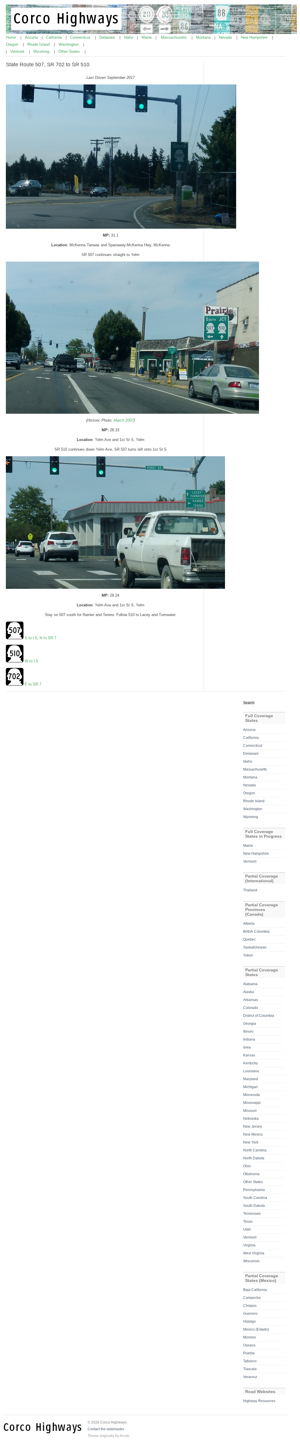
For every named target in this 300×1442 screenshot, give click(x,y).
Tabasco (250, 1361)
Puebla (249, 1353)
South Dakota (254, 1206)
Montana (204, 37)
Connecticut (80, 37)
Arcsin (124, 1436)
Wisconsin (251, 1261)
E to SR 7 (33, 684)
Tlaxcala (250, 1369)
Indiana (249, 1039)
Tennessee (252, 1214)
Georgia (249, 1024)
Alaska (248, 992)
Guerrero (250, 1314)
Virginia (249, 1245)
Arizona (32, 37)
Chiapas (250, 1306)
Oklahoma (251, 1174)
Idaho (129, 37)
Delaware (107, 37)
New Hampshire (255, 37)
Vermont (17, 51)
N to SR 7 (48, 638)
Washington (69, 44)
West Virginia (253, 1253)
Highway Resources (259, 1401)
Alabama (250, 984)
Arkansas (250, 1000)
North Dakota (253, 1158)
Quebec (249, 939)
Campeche (252, 1298)
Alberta (249, 924)
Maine (147, 37)
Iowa (247, 1047)
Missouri (250, 1111)
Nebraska (251, 1119)
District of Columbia (258, 1016)
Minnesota (251, 1095)
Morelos (249, 1337)
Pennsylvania (254, 1190)
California (54, 37)
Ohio (247, 1166)
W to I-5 (31, 661)
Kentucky (250, 1063)
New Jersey (252, 1126)
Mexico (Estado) (256, 1329)
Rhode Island (39, 44)
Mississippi (252, 1103)
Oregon (12, 44)
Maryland (250, 1079)
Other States (69, 51)
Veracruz (250, 1377)
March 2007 (124, 420)
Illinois (248, 1031)
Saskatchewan (255, 947)
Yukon (248, 955)
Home (11, 37)
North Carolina (255, 1150)
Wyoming (41, 51)
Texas (248, 1221)
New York (250, 1142)
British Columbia (256, 931)
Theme (93, 1436)
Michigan (250, 1087)
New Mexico (253, 1134)
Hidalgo (249, 1321)
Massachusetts (174, 37)
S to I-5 (31, 638)
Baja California (255, 1290)
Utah (247, 1229)
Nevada (226, 37)
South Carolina (255, 1198)
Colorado (250, 1008)
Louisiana (251, 1071)
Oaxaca (249, 1345)
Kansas (249, 1055)
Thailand (250, 890)
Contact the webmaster (106, 1429)
